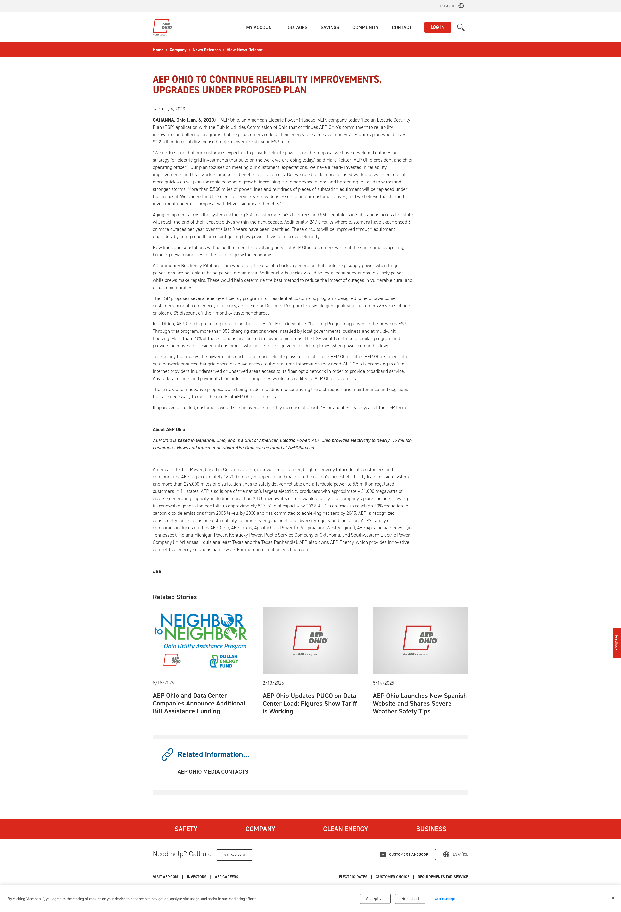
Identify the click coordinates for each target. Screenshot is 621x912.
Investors (196, 876)
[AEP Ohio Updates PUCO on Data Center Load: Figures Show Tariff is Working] (310, 640)
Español (447, 5)
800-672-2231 (234, 854)
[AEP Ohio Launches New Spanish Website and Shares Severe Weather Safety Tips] (420, 640)
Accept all (375, 898)
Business (431, 828)
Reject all (410, 898)
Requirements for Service (443, 876)
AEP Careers (226, 876)
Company (260, 828)
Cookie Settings (445, 898)
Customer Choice (392, 876)
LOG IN (438, 27)
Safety (186, 828)
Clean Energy (345, 828)
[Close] (613, 898)
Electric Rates (353, 876)
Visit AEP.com (165, 876)
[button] (260, 27)
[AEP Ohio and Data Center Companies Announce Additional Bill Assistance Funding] (200, 640)
